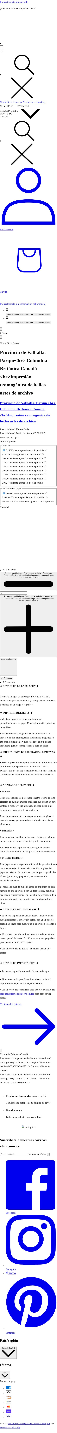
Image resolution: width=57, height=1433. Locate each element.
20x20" (22, 470)
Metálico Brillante (28, 501)
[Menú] (1, 47)
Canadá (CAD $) (8, 1348)
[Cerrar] (1, 1050)
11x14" (22, 474)
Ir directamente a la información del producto (22, 304)
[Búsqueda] (28, 77)
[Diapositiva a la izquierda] (1, 329)
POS (48, 1423)
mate (25, 493)
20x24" (22, 483)
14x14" (22, 466)
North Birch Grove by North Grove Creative (27, 1423)
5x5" (25, 450)
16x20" (22, 478)
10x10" (22, 458)
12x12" (22, 462)
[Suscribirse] (48, 1154)
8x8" (21, 454)
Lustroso (23, 497)
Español (4, 1372)
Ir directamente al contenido (14, 2)
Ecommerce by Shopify (10, 1427)
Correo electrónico (37, 1154)
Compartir (7, 678)
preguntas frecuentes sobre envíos (17, 994)
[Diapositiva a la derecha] (1, 337)
